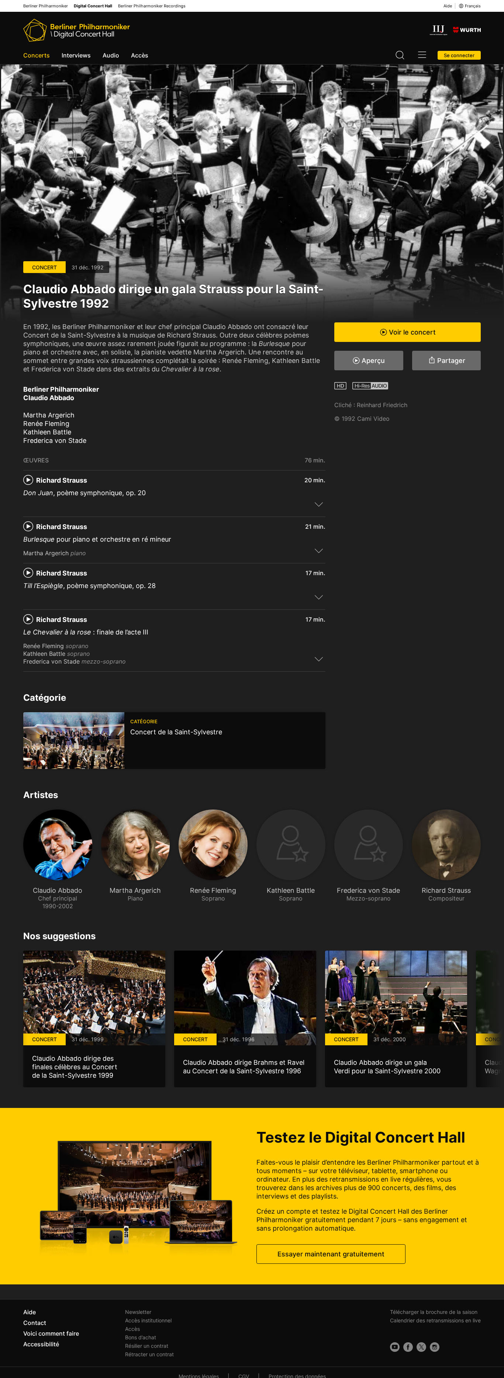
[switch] (318, 504)
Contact (34, 1322)
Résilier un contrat (146, 1346)
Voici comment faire (51, 1333)
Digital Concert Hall (93, 6)
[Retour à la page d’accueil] (76, 30)
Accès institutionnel (148, 1320)
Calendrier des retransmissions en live (435, 1320)
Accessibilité (41, 1344)
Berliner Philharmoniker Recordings (152, 6)
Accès (139, 55)
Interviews (76, 55)
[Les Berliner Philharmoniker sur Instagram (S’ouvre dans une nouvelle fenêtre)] (434, 1347)
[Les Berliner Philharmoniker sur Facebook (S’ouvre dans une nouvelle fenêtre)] (408, 1347)
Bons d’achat (140, 1337)
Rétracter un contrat (149, 1354)
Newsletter (138, 1312)
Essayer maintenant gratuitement (330, 1254)
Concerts (36, 55)
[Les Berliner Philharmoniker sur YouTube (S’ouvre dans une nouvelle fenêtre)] (395, 1347)
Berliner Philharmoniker (45, 6)
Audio (111, 55)
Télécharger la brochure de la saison (433, 1312)
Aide (447, 6)
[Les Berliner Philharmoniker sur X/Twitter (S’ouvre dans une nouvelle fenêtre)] (421, 1347)
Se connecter (459, 55)
